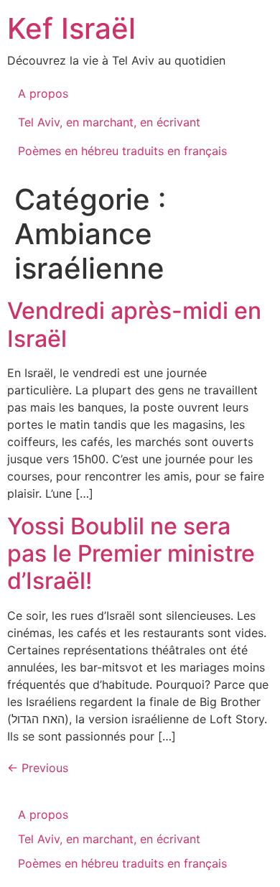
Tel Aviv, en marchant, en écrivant (109, 122)
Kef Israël (71, 28)
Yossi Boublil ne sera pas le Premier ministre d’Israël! (131, 553)
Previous (37, 768)
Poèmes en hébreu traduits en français (122, 151)
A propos (43, 93)
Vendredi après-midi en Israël (134, 324)
